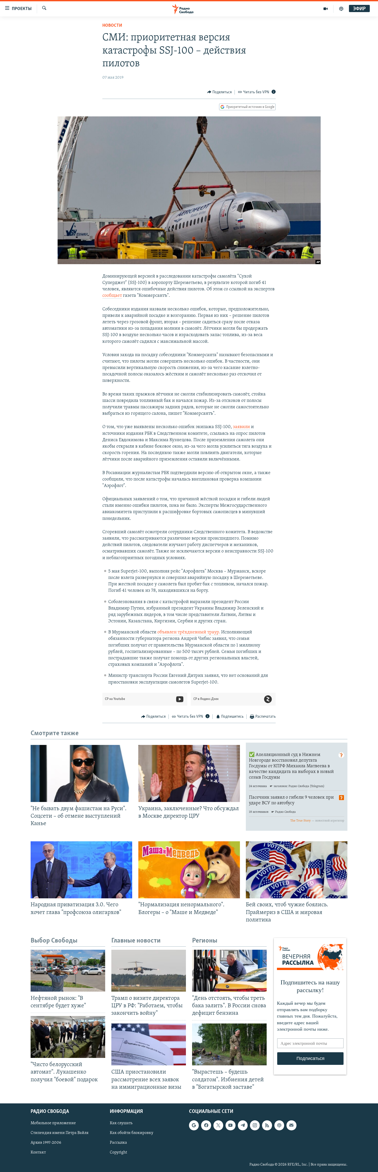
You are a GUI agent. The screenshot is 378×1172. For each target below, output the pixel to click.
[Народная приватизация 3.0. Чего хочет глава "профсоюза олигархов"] (81, 869)
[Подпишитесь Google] (194, 1125)
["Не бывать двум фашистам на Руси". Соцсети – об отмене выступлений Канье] (81, 773)
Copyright (118, 1152)
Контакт (38, 1152)
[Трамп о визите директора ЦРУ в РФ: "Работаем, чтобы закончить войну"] (148, 971)
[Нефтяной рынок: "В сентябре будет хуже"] (68, 971)
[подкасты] (341, 9)
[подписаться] (291, 1125)
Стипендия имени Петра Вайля (59, 1133)
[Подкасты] (279, 1125)
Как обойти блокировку (131, 1133)
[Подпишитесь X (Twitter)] (218, 1125)
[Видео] (326, 9)
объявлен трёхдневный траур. (189, 632)
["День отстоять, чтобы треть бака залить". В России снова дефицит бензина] (229, 971)
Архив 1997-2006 (46, 1143)
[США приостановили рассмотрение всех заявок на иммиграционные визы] (148, 1044)
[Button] (219, 92)
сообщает (112, 295)
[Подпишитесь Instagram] (255, 1125)
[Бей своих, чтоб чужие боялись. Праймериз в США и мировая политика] (296, 869)
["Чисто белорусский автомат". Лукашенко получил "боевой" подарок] (68, 1037)
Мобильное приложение (53, 1123)
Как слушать (121, 1123)
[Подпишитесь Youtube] (230, 1125)
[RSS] (267, 1125)
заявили (241, 427)
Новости (112, 25)
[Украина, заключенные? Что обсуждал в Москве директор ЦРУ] (189, 773)
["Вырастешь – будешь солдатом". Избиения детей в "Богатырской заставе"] (229, 1044)
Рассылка (118, 1143)
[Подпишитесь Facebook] (206, 1125)
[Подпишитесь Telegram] (243, 1125)
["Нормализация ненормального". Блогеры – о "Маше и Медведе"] (189, 869)
